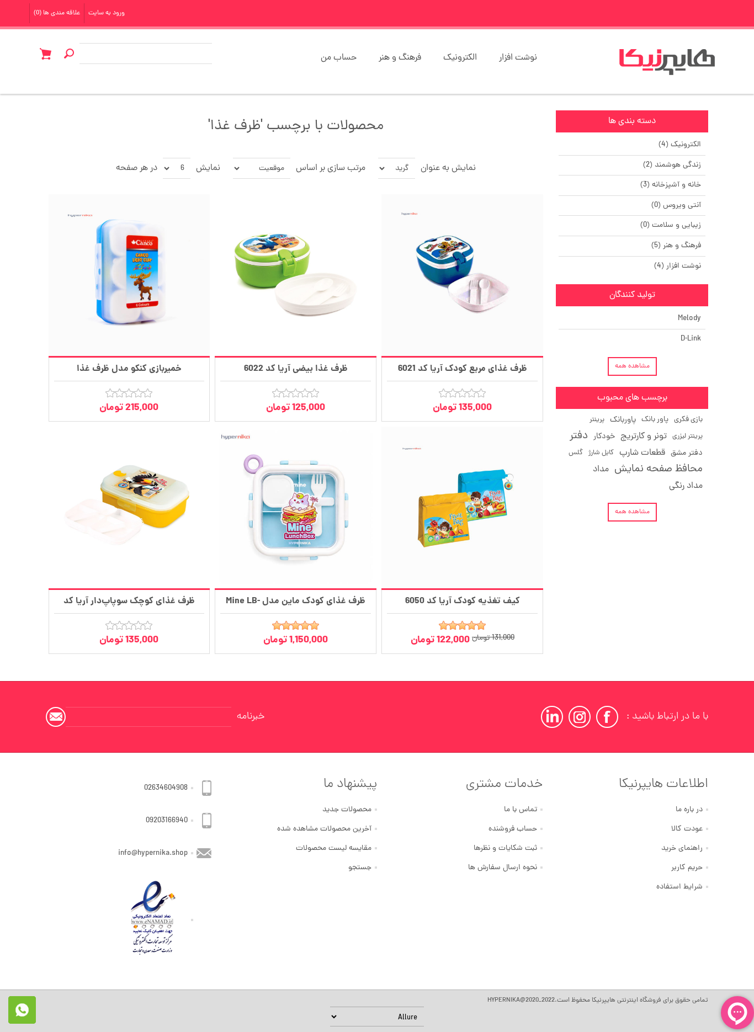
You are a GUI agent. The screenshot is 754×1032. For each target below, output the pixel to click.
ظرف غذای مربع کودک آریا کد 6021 (462, 369)
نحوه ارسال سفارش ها (502, 868)
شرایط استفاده (679, 887)
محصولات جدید (346, 810)
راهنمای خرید (682, 848)
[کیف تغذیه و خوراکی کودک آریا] (462, 507)
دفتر (579, 436)
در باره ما (689, 810)
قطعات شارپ (642, 453)
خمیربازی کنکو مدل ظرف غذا (129, 369)
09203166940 (167, 821)
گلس (576, 453)
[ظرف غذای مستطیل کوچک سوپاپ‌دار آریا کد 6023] (129, 507)
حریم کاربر (687, 868)
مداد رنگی (686, 486)
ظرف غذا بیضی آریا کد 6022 (296, 369)
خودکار (604, 436)
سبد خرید (45, 53)
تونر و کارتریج (643, 436)
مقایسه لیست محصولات (333, 848)
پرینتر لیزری (687, 436)
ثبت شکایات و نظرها (505, 848)
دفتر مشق (687, 453)
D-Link (691, 339)
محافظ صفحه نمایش (658, 469)
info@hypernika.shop (153, 853)
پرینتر (597, 419)
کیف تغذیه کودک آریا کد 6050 (462, 601)
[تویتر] (580, 717)
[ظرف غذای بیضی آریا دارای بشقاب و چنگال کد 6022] (295, 275)
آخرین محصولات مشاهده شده (324, 829)
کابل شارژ (601, 453)
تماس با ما (520, 810)
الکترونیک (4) (680, 145)
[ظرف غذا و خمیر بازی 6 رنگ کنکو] (129, 275)
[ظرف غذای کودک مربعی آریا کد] (462, 275)
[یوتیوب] (552, 717)
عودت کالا (687, 829)
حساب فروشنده (512, 829)
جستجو (359, 868)
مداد (601, 469)
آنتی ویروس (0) (676, 205)
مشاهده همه (632, 366)
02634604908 (166, 788)
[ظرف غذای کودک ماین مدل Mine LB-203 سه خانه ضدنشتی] (295, 507)
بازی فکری (688, 419)
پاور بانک (654, 419)
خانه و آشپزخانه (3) (670, 185)
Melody (689, 319)
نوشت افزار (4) (677, 266)
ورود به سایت (106, 13)
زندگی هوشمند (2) (672, 165)
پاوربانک (623, 420)
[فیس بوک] (607, 717)
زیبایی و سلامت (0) (670, 225)
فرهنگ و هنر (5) (676, 246)
